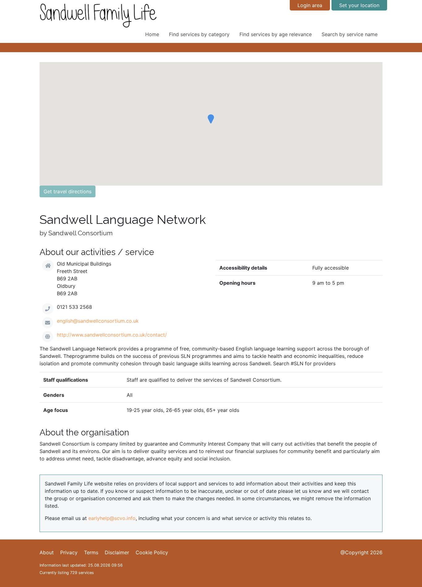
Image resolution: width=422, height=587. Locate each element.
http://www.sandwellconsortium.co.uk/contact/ (112, 335)
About (47, 552)
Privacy (69, 552)
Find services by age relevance (275, 34)
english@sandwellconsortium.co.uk (98, 321)
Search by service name (350, 34)
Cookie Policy (152, 552)
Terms (91, 552)
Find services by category (199, 34)
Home (152, 34)
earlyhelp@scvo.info (112, 518)
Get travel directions (67, 191)
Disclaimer (117, 552)
